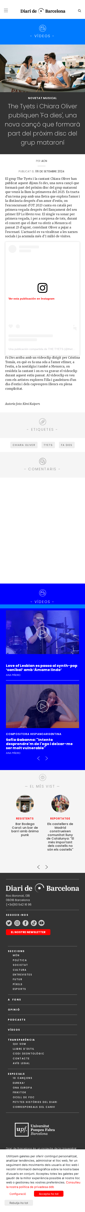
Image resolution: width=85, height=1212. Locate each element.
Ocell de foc (24, 1097)
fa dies (66, 445)
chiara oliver (24, 445)
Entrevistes (22, 974)
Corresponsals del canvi (34, 1107)
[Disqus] (42, 530)
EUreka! (19, 1083)
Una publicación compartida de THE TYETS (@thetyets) (43, 349)
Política (20, 960)
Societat (20, 965)
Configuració (17, 1193)
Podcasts (17, 1019)
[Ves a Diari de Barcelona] (41, 11)
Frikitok (19, 1092)
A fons (14, 999)
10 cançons (22, 1078)
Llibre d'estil (23, 1049)
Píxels (18, 984)
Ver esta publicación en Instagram (31, 298)
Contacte (21, 1058)
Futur (17, 979)
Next (46, 757)
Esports (19, 989)
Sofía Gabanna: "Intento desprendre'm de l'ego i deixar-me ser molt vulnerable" (39, 744)
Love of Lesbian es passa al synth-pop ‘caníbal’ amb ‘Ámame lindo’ (41, 668)
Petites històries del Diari (35, 1102)
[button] (6, 10)
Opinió (14, 1009)
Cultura (19, 970)
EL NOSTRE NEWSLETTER (28, 932)
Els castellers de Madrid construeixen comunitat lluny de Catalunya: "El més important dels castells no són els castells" (60, 836)
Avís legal (21, 1063)
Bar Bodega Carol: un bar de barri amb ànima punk (25, 829)
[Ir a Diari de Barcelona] (42, 886)
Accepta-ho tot (49, 1193)
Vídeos (14, 1029)
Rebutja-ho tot (18, 1203)
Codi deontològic (28, 1053)
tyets (48, 445)
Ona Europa (22, 1087)
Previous (39, 757)
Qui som (19, 1044)
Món (16, 955)
